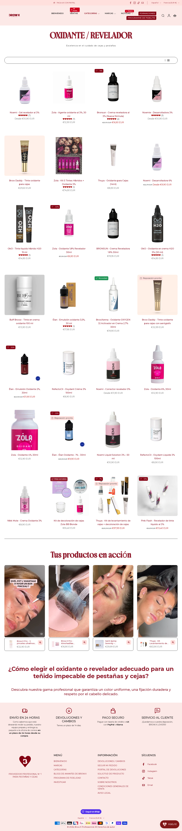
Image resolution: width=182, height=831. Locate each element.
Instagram (152, 771)
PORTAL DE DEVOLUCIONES (112, 769)
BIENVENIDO (57, 13)
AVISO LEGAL (104, 793)
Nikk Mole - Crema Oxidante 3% (24, 520)
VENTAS (74, 13)
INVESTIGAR (60, 782)
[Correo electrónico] (143, 2)
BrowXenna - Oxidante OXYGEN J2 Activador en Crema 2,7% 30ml (113, 323)
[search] (163, 15)
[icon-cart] (175, 15)
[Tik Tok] (139, 2)
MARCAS (109, 13)
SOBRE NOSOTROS (107, 782)
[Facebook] (131, 2)
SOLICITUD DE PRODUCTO (111, 774)
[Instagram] (135, 2)
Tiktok (150, 778)
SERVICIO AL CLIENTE (157, 717)
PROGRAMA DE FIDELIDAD (67, 778)
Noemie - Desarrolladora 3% (157, 112)
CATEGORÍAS (90, 13)
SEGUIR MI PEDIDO (107, 765)
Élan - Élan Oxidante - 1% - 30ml (69, 455)
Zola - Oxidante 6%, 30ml (157, 389)
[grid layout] (168, 60)
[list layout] (165, 60)
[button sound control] (41, 634)
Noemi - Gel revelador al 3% (24, 112)
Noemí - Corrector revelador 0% (113, 389)
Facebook (152, 764)
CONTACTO (103, 778)
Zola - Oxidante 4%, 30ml (24, 455)
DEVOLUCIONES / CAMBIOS (111, 761)
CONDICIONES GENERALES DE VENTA (113, 787)
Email (150, 785)
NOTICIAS (125, 13)
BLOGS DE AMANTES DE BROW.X (70, 774)
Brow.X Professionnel (84, 827)
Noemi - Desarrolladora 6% (157, 180)
